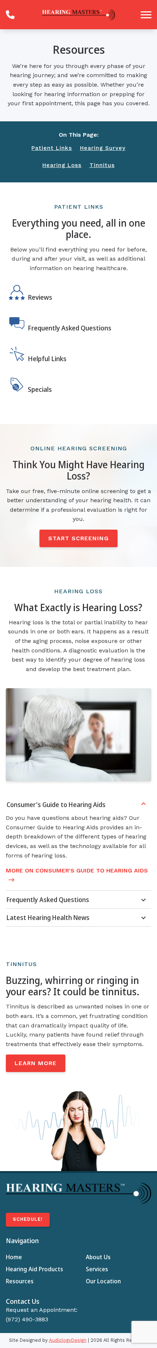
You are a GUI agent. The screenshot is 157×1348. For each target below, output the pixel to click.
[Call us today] (10, 14)
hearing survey (103, 148)
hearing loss (61, 165)
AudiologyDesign (68, 1340)
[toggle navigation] (146, 14)
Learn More (36, 1063)
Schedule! (28, 1219)
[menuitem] (38, 1257)
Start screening (78, 538)
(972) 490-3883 (27, 1319)
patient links (51, 148)
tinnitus (102, 165)
